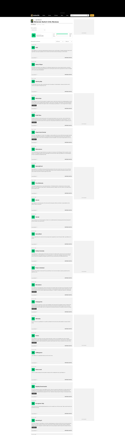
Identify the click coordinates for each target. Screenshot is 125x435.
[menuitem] (44, 15)
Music (62, 15)
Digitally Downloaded (39, 386)
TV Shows (56, 15)
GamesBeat (37, 234)
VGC (35, 48)
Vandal (35, 217)
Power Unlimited (38, 268)
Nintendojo (36, 98)
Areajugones (37, 302)
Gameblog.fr (37, 420)
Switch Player (37, 64)
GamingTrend (37, 166)
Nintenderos (37, 149)
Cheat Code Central (39, 132)
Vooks (35, 336)
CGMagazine (37, 353)
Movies (49, 15)
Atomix (35, 200)
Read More (34, 105)
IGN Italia (36, 319)
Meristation (37, 285)
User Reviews (39, 24)
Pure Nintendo (37, 183)
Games (44, 15)
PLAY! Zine (36, 115)
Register (92, 15)
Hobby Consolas (38, 251)
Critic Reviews (33, 24)
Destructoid (37, 370)
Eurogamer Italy (38, 403)
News (67, 15)
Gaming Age (37, 81)
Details (43, 24)
